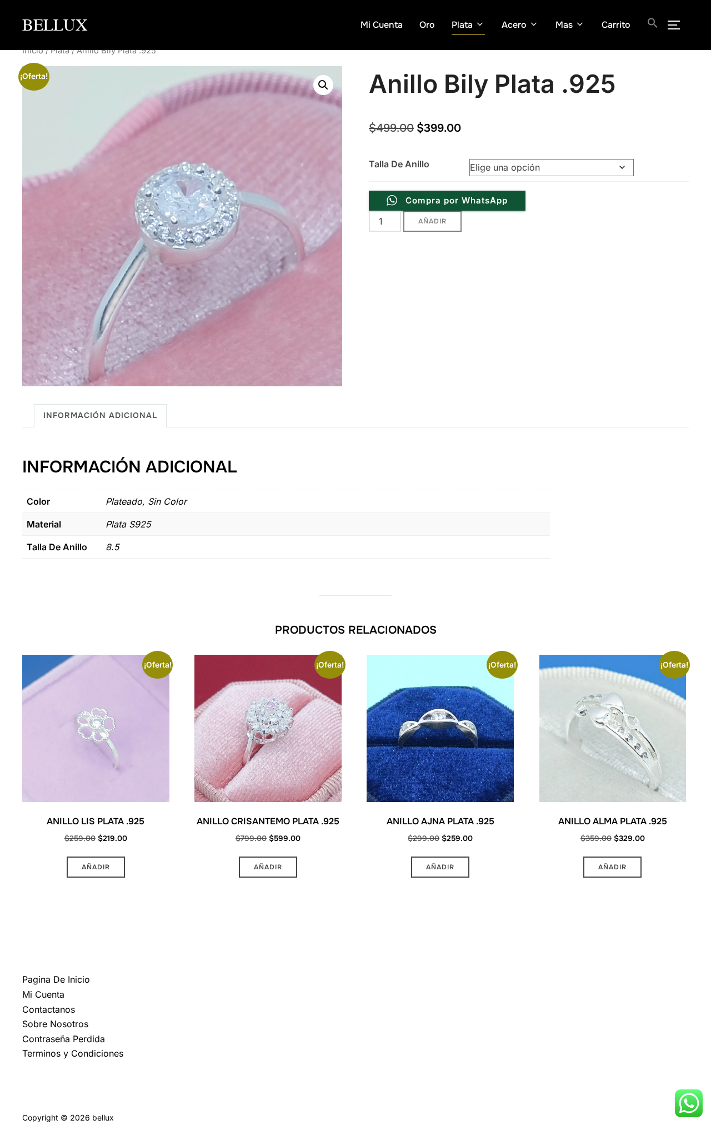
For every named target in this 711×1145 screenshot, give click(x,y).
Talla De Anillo (399, 164)
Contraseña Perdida (63, 1038)
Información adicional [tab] (100, 415)
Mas (564, 25)
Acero (514, 25)
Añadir (432, 221)
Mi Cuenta (381, 25)
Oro (427, 25)
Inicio (32, 51)
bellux (55, 24)
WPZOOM (670, 1117)
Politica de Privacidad (61, 1104)
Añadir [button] (268, 867)
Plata (462, 25)
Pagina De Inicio (56, 979)
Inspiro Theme (609, 1117)
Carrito (616, 25)
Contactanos (48, 1009)
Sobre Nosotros (55, 1023)
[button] (652, 25)
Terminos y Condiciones (72, 1053)
